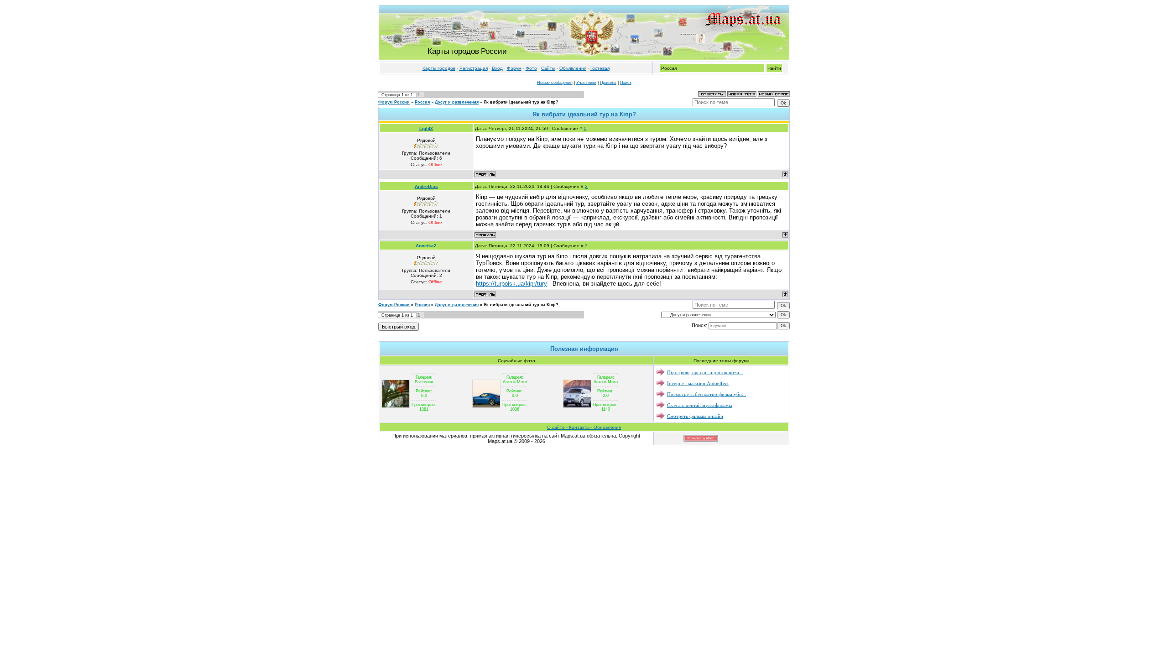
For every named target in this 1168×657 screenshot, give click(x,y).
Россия (422, 102)
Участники (586, 82)
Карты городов (438, 68)
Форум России (394, 102)
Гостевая (600, 68)
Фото (531, 68)
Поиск (625, 82)
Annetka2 (426, 245)
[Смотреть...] (395, 393)
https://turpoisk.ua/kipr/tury (511, 283)
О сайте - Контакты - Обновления (584, 427)
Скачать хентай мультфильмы (699, 405)
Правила (608, 82)
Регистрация (473, 68)
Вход (497, 68)
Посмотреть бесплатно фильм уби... (706, 394)
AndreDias (426, 186)
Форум (514, 68)
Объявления (572, 68)
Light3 (426, 128)
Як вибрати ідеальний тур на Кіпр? (521, 102)
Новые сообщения (555, 82)
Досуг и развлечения (457, 102)
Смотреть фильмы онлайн (695, 415)
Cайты (548, 68)
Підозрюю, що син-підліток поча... (705, 372)
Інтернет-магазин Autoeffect (698, 383)
